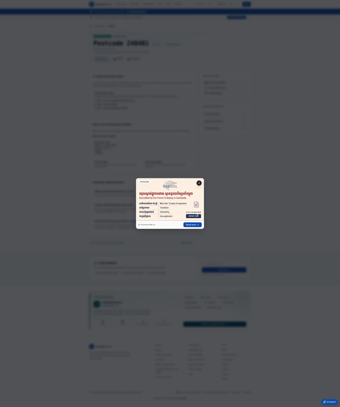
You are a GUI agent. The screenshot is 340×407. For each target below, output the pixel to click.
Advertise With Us (148, 225)
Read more (191, 225)
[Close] (199, 183)
